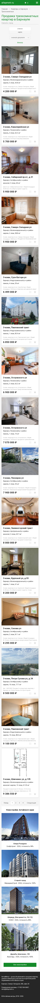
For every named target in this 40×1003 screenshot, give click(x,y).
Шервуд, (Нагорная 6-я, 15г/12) (20, 917)
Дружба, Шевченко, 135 (20, 954)
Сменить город (7, 23)
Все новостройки (20, 965)
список (20, 29)
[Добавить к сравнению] (30, 91)
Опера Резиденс (20, 844)
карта (20, 32)
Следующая (31, 803)
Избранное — (27, 3)
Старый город (20, 880)
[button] (20, 37)
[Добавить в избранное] (35, 91)
